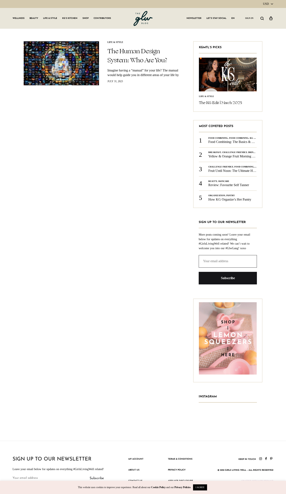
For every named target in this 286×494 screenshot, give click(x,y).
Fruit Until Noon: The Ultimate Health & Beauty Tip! (244, 170)
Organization (216, 195)
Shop (85, 18)
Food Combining (218, 138)
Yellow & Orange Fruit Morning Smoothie (236, 156)
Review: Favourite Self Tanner (228, 185)
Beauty (34, 18)
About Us (133, 470)
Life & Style (50, 18)
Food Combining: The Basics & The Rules (236, 142)
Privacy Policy (177, 470)
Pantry (230, 195)
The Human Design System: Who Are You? (137, 55)
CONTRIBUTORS (102, 18)
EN (233, 18)
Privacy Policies (182, 487)
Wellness (18, 18)
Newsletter (194, 18)
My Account (135, 459)
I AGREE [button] (200, 487)
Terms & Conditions (180, 459)
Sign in (249, 18)
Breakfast (214, 152)
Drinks (252, 152)
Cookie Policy (158, 487)
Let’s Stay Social (216, 18)
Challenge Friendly (234, 152)
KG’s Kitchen (69, 18)
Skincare (223, 181)
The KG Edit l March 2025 (220, 103)
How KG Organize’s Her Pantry (229, 199)
